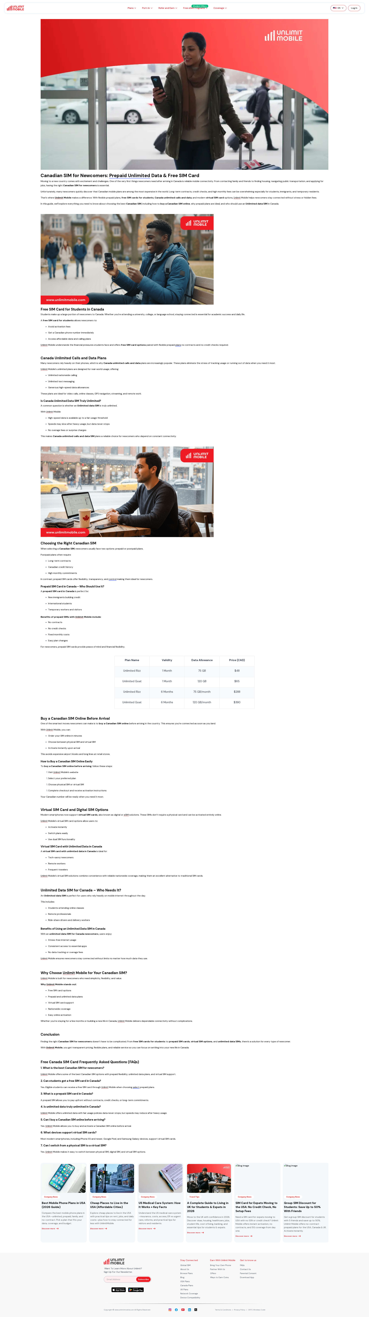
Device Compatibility (190, 1297)
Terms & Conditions (223, 1310)
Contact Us (245, 1269)
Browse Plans (186, 1273)
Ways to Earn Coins (219, 1277)
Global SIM (185, 1265)
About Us (184, 1269)
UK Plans (184, 1289)
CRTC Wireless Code (256, 1310)
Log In (354, 8)
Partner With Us (217, 1269)
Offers (213, 1273)
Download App (247, 1277)
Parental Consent (248, 1273)
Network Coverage (189, 1293)
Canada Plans (186, 1285)
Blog (182, 1277)
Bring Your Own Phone (220, 1265)
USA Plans (185, 1281)
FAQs (242, 1265)
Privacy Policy (239, 1310)
